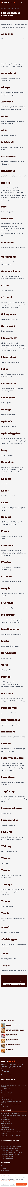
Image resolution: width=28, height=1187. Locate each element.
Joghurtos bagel (5, 1097)
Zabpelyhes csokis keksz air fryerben (14, 1024)
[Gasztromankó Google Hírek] (8, 1071)
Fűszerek (17, 8)
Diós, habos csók (17, 1146)
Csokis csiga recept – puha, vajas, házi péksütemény (10, 1105)
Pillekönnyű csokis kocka (11, 1144)
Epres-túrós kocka (11, 1034)
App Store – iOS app (7, 1075)
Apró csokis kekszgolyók (13, 1044)
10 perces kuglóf (9, 1156)
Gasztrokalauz (9, 8)
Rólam (2, 1165)
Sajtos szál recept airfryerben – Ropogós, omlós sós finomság (15, 1029)
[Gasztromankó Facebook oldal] (2, 1071)
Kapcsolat (3, 1168)
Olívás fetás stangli (12, 1039)
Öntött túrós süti (9, 1158)
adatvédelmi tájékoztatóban (8, 1180)
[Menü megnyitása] (25, 2)
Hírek (2, 1173)
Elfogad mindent (21, 1184)
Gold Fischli (9, 1049)
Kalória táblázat (5, 1170)
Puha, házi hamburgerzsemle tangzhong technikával (11, 1102)
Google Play (8, 984)
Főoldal (3, 8)
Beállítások (5, 1184)
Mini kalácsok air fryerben (7, 1099)
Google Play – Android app (8, 1074)
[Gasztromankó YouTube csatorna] (5, 1071)
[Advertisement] (14, 1003)
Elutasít (12, 1184)
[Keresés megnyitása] (22, 2)
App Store (20, 984)
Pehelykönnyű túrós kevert (15, 1152)
